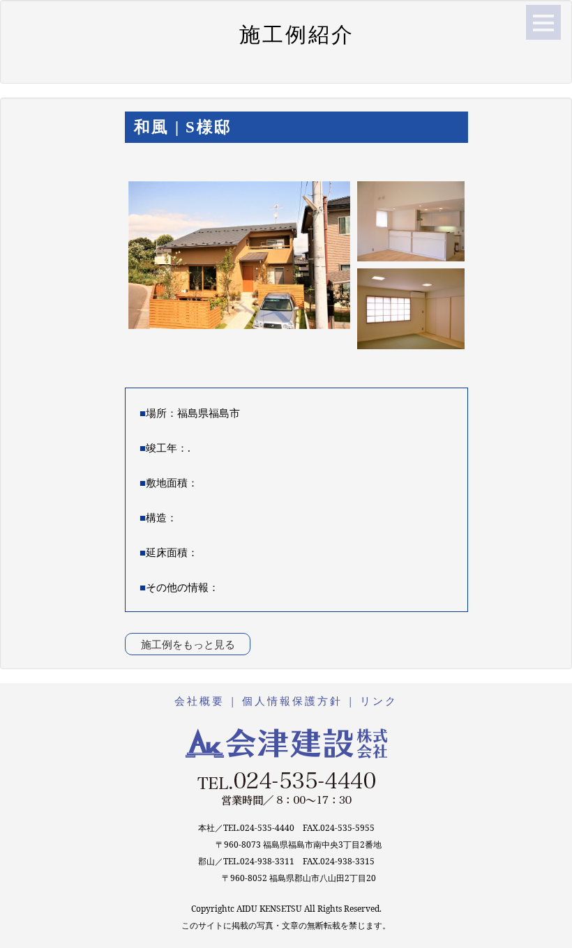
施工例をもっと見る (188, 644)
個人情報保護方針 (292, 701)
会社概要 (199, 701)
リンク (379, 701)
